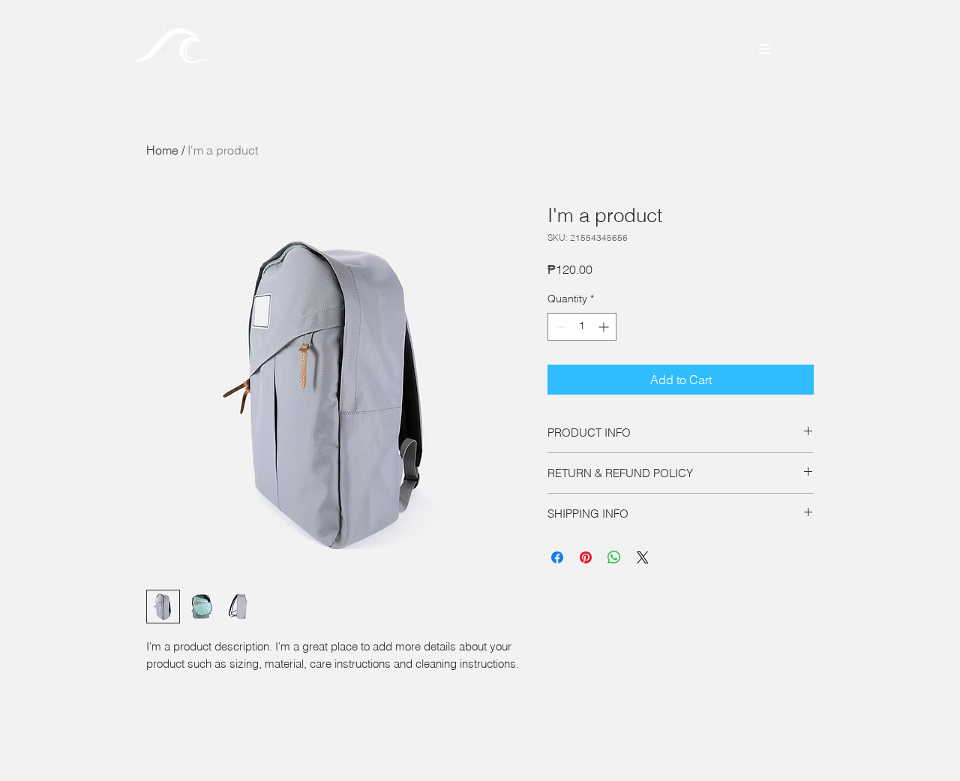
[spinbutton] (582, 327)
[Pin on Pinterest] (586, 557)
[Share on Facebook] (557, 557)
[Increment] (605, 327)
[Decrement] (559, 327)
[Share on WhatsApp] (614, 557)
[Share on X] (643, 557)
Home (162, 150)
